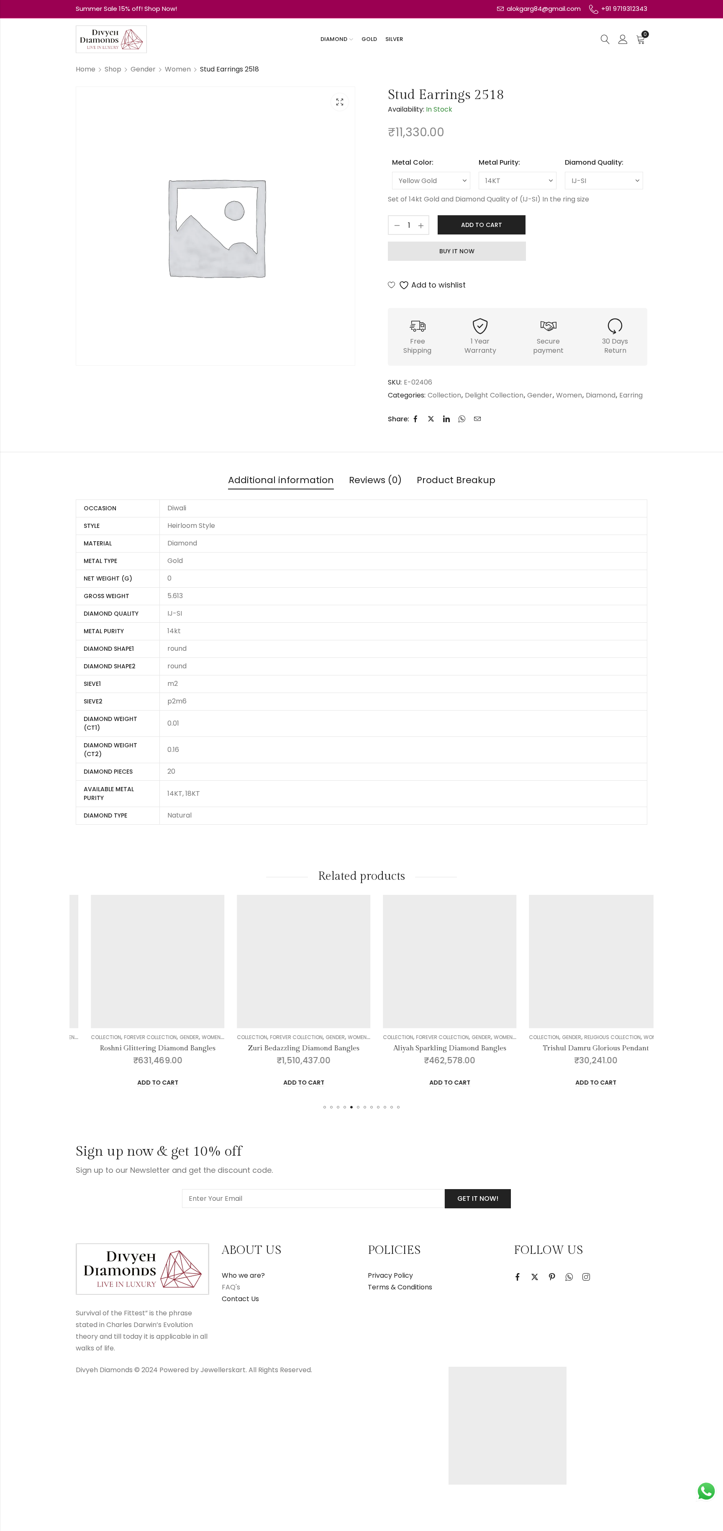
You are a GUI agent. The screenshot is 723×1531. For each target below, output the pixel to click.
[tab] (281, 480)
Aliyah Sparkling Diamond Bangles (434, 1048)
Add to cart (481, 225)
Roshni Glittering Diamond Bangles (142, 1048)
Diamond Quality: (594, 162)
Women (178, 69)
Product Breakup (456, 480)
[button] (324, 1107)
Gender (143, 69)
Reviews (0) (375, 480)
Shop (113, 69)
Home (85, 69)
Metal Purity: (499, 162)
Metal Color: (412, 162)
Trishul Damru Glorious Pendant (581, 1048)
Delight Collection (494, 395)
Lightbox (340, 102)
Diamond (600, 395)
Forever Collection (135, 1037)
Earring (631, 395)
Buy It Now (456, 251)
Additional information (281, 480)
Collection (444, 395)
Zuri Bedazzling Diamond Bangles (288, 1048)
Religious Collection (597, 1037)
